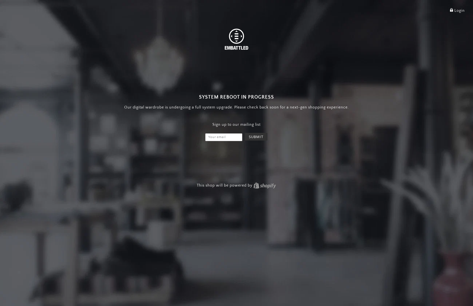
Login (459, 10)
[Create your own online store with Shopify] (264, 185)
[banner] (236, 39)
